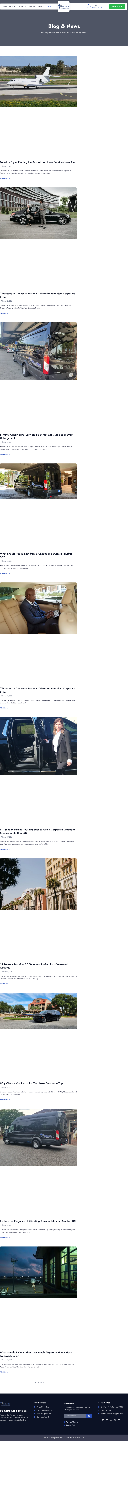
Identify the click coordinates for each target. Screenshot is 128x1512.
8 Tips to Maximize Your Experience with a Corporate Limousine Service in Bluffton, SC (38, 831)
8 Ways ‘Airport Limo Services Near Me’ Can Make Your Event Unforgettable (36, 436)
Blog (49, 6)
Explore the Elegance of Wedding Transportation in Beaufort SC (38, 1221)
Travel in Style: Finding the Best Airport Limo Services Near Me (37, 162)
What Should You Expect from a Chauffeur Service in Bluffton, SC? (36, 555)
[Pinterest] (115, 1419)
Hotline (94, 5)
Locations (32, 6)
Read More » (5, 178)
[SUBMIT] (89, 1416)
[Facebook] (102, 1419)
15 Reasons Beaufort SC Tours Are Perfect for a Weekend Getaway (34, 966)
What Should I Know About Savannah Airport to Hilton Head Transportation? (36, 1354)
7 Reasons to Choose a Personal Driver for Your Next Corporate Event (37, 295)
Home (5, 6)
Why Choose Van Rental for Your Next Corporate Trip (31, 1083)
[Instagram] (111, 1419)
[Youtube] (119, 1419)
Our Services (22, 6)
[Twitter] (106, 1419)
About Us (12, 6)
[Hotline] (88, 6)
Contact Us (41, 6)
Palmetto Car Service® (13, 1411)
